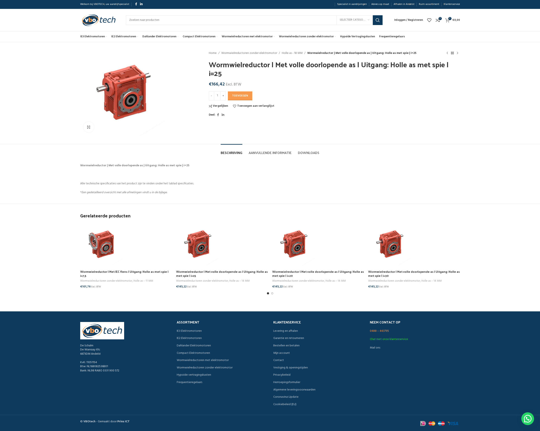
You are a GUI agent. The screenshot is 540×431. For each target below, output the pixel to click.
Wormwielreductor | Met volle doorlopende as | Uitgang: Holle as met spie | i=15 (222, 273)
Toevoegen (240, 96)
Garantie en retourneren (288, 338)
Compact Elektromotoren (193, 353)
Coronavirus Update (286, 397)
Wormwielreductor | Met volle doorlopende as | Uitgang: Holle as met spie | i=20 (318, 273)
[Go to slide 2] (272, 293)
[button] (527, 418)
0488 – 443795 (379, 331)
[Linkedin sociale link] (141, 4)
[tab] (231, 150)
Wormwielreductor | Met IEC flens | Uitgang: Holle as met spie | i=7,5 (124, 273)
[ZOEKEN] (378, 20)
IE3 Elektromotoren (189, 331)
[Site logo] (98, 20)
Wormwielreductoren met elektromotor (203, 360)
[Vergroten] (88, 127)
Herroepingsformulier (286, 382)
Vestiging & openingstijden (290, 368)
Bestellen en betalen (286, 346)
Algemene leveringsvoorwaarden (294, 390)
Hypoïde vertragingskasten (194, 375)
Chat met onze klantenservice (389, 339)
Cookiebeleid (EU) (284, 404)
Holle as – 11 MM (143, 281)
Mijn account (281, 353)
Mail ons (375, 347)
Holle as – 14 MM (239, 281)
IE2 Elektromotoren (189, 338)
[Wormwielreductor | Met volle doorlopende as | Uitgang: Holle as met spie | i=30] (414, 244)
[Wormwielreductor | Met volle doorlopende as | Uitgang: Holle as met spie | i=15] (222, 244)
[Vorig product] (447, 53)
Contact (278, 360)
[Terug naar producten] (452, 53)
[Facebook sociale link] (136, 4)
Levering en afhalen (285, 331)
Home (213, 53)
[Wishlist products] (429, 20)
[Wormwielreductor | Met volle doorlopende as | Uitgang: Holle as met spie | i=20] (318, 244)
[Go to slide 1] (268, 293)
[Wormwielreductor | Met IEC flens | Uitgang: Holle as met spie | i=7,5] (126, 244)
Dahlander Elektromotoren (194, 346)
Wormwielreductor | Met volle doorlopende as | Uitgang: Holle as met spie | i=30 (414, 273)
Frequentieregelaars (189, 382)
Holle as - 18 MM (292, 53)
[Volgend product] (457, 53)
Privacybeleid (281, 375)
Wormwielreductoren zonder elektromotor (249, 53)
